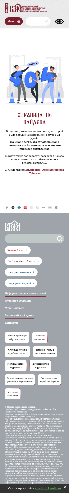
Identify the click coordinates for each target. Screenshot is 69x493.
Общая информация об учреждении (17, 337)
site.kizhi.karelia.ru (48, 488)
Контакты (11, 322)
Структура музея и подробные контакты (17, 351)
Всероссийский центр (19, 315)
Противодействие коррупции (40, 365)
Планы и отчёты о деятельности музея (45, 351)
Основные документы (39, 337)
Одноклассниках (53, 169)
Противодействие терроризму (16, 365)
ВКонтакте (33, 169)
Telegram (35, 173)
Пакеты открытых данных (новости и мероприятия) (20, 380)
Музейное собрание (18, 300)
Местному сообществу (12, 394)
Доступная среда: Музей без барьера (49, 380)
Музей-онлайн (14, 308)
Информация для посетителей (25, 293)
